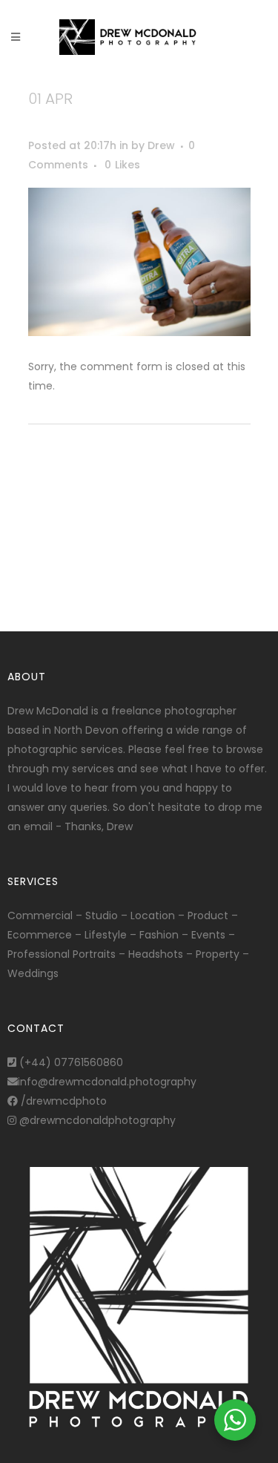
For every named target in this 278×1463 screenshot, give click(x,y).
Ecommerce (39, 934)
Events (208, 934)
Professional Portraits (61, 954)
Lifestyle (106, 934)
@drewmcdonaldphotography (96, 1120)
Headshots (155, 954)
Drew (161, 145)
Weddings (33, 973)
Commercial (40, 915)
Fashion (159, 934)
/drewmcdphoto (62, 1101)
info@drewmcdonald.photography (107, 1081)
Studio (101, 915)
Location (152, 915)
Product (208, 915)
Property (217, 954)
